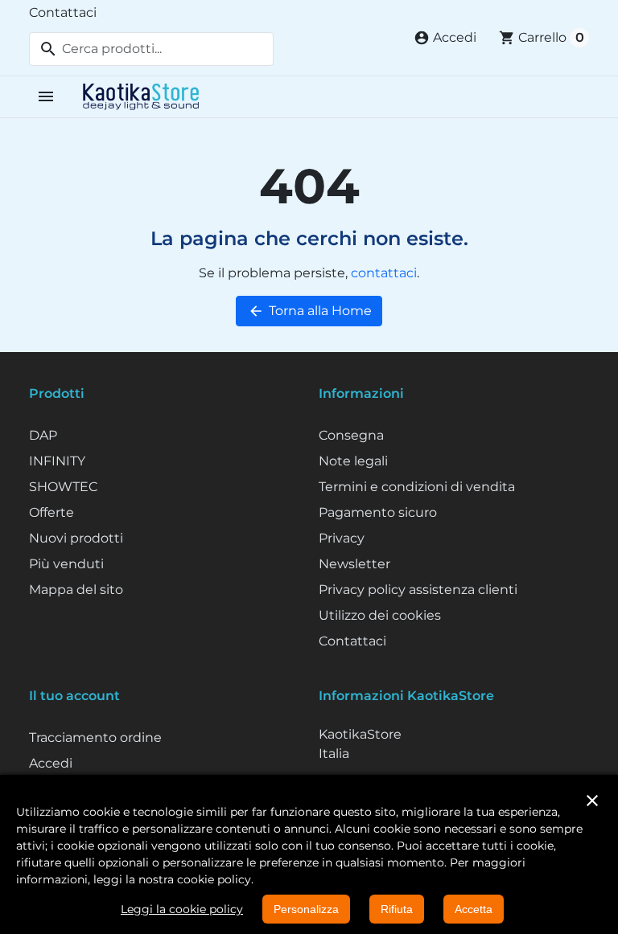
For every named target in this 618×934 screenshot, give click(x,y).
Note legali (353, 461)
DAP (43, 435)
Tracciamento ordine (95, 737)
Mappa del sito (76, 589)
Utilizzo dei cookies (380, 615)
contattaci (384, 273)
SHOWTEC (63, 486)
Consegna (351, 435)
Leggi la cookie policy (182, 909)
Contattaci (63, 12)
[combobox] (151, 49)
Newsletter (354, 563)
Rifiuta (397, 909)
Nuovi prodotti (76, 538)
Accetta (473, 909)
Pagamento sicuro (378, 512)
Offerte (51, 512)
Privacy (342, 538)
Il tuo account (74, 695)
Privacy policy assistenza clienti (418, 589)
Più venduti (66, 563)
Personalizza (306, 909)
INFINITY (57, 461)
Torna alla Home (310, 311)
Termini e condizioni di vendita (417, 486)
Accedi (50, 763)
